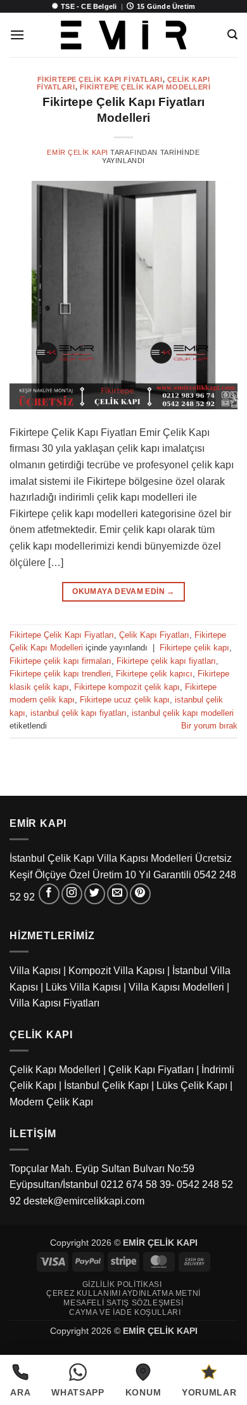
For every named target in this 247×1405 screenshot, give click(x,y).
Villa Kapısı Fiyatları (54, 1003)
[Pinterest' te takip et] (140, 893)
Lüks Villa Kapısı (83, 987)
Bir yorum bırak (209, 725)
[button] (17, 34)
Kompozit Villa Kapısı (116, 970)
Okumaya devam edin (123, 591)
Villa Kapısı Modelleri (176, 987)
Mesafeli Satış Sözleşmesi (123, 1302)
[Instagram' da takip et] (71, 893)
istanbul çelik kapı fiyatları (78, 713)
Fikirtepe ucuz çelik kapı (125, 699)
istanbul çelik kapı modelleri (183, 713)
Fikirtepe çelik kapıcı (154, 673)
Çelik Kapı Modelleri (55, 1069)
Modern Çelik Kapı (51, 1102)
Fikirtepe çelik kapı (194, 647)
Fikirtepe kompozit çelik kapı (127, 687)
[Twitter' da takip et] (94, 893)
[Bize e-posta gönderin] (117, 893)
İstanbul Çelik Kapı (106, 1085)
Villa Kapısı (35, 970)
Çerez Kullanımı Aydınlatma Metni (123, 1293)
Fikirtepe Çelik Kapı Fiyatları (100, 79)
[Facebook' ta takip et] (49, 893)
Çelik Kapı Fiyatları (154, 635)
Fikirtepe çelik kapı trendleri (60, 673)
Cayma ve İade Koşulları (124, 1312)
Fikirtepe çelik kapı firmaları (60, 661)
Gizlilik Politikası (122, 1284)
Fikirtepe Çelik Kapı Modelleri (145, 87)
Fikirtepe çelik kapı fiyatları (166, 661)
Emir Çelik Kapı (77, 152)
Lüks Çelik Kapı (191, 1085)
